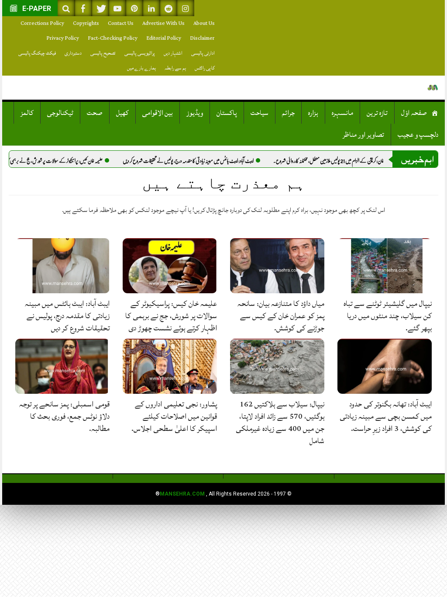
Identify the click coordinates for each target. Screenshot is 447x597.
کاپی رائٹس (205, 68)
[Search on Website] (66, 8)
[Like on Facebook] (83, 8)
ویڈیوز (194, 113)
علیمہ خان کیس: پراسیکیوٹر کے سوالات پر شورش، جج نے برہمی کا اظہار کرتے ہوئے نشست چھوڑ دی (171, 316)
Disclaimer (202, 38)
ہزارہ (313, 113)
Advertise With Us (163, 23)
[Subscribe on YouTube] (117, 8)
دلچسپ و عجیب (418, 135)
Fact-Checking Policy (113, 38)
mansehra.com (182, 494)
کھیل (122, 113)
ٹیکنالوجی (60, 113)
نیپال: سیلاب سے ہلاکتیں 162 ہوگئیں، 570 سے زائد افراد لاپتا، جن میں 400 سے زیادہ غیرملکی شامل (280, 422)
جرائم (288, 113)
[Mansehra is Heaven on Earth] (432, 87)
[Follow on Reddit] (168, 8)
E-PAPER (36, 8)
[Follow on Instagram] (185, 8)
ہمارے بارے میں (141, 68)
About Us (204, 23)
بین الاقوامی (157, 113)
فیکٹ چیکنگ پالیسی (37, 53)
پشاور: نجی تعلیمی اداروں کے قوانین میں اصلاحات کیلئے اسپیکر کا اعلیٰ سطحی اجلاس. (174, 416)
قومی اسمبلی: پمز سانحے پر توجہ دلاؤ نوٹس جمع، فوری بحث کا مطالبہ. (64, 416)
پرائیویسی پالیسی (139, 53)
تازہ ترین (377, 113)
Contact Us (121, 23)
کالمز (27, 113)
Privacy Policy (62, 38)
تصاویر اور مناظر (363, 135)
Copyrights (86, 23)
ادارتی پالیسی (203, 53)
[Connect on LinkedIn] (151, 8)
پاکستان (227, 113)
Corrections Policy (42, 23)
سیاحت (259, 113)
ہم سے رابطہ (175, 68)
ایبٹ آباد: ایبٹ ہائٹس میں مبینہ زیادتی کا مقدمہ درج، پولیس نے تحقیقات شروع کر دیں (210, 161)
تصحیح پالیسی (103, 53)
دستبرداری (73, 53)
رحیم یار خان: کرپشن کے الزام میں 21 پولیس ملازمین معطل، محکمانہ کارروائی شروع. (356, 161)
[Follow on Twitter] (100, 8)
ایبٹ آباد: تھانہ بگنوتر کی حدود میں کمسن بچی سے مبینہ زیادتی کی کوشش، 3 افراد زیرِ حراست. (386, 416)
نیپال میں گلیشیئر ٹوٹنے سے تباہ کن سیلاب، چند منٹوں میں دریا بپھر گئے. (388, 316)
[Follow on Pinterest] (134, 8)
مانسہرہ (342, 113)
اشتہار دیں (173, 53)
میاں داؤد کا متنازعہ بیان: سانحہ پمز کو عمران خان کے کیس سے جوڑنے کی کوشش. (280, 316)
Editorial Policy (163, 38)
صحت (95, 113)
